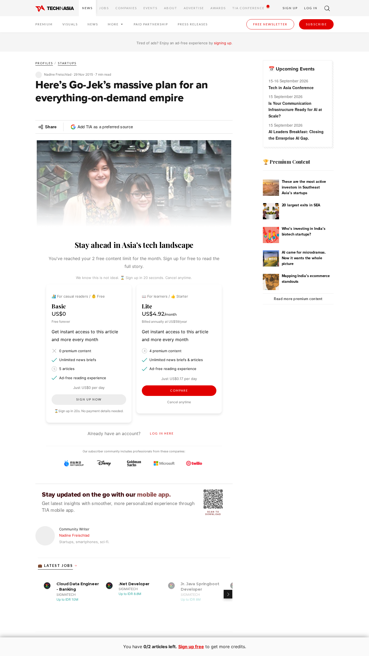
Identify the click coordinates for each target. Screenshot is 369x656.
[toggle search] (327, 8)
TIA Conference (248, 8)
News (87, 8)
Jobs (104, 8)
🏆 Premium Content (286, 162)
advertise (194, 8)
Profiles (44, 63)
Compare (179, 390)
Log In (310, 8)
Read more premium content (298, 299)
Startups (67, 63)
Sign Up (290, 8)
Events (150, 8)
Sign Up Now (89, 399)
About (170, 8)
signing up (223, 43)
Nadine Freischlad (74, 535)
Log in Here (162, 433)
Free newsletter (270, 24)
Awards (218, 8)
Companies (126, 8)
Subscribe (316, 24)
